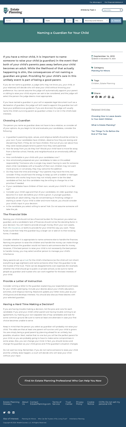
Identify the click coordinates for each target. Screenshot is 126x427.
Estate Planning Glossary (11, 403)
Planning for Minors (100, 71)
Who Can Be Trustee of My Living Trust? (52, 419)
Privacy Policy (80, 403)
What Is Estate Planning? (103, 125)
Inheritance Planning (76, 419)
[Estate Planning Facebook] (9, 412)
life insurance (14, 228)
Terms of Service (56, 403)
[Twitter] (4, 412)
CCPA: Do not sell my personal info (109, 403)
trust (26, 260)
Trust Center (69, 403)
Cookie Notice (90, 403)
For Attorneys (95, 2)
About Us (25, 403)
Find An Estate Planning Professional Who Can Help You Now (63, 380)
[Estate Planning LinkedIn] (13, 412)
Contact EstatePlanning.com (40, 403)
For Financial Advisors (113, 2)
